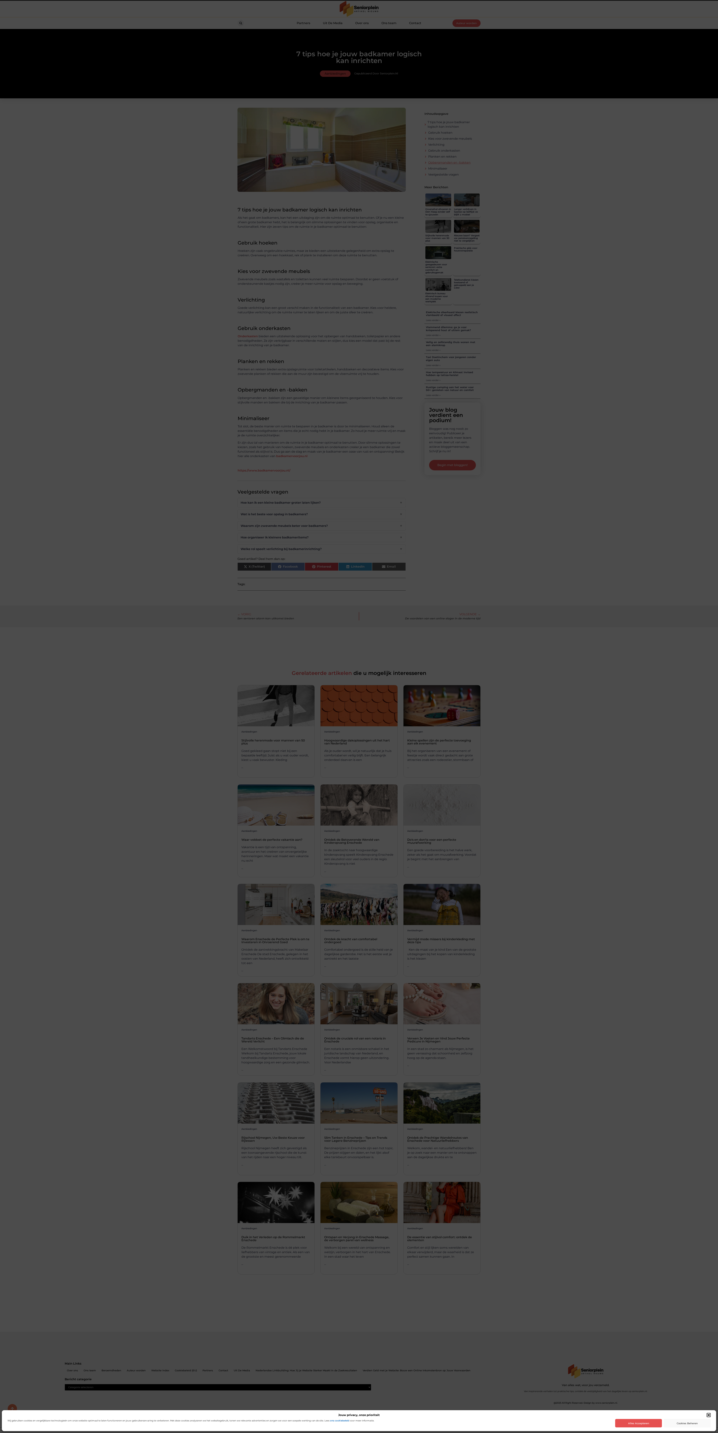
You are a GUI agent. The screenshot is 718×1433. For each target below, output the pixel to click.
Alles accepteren (638, 1423)
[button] (709, 1415)
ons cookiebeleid (339, 1420)
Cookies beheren (687, 1423)
